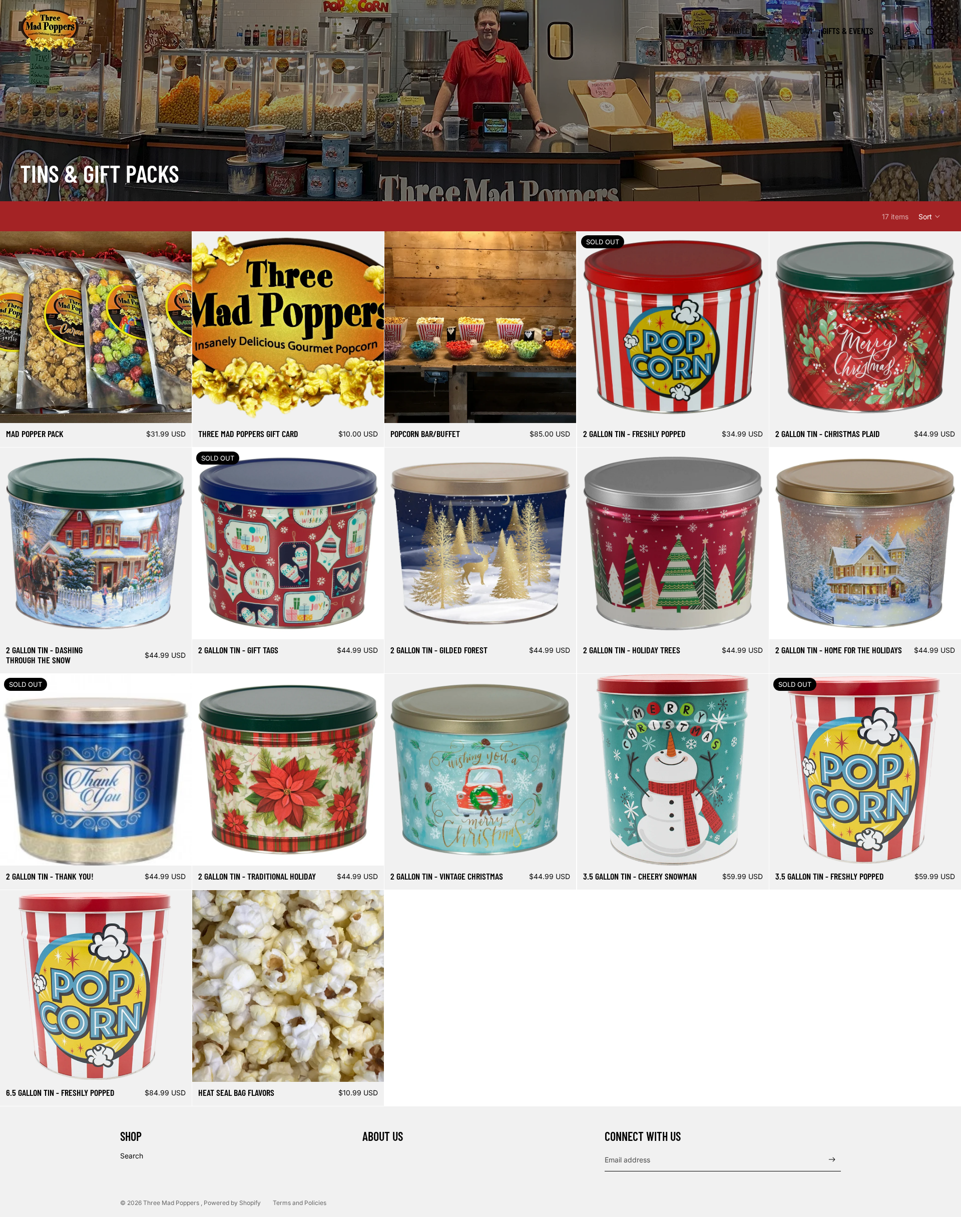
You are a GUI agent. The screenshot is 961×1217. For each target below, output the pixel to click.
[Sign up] (832, 1159)
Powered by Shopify (232, 1202)
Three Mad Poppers (172, 1202)
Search (131, 1155)
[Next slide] (177, 327)
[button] (929, 216)
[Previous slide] (15, 327)
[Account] (908, 31)
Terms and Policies (299, 1202)
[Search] (887, 31)
